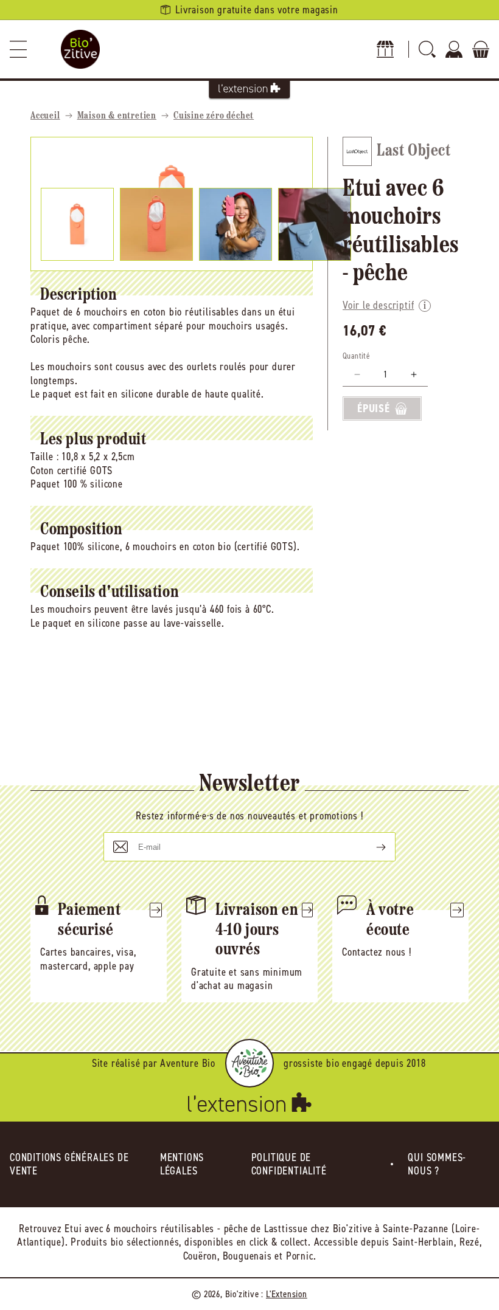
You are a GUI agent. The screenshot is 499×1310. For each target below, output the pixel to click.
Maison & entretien (116, 116)
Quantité (356, 356)
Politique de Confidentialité (289, 1164)
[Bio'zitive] (80, 49)
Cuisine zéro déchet (213, 116)
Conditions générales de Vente (69, 1164)
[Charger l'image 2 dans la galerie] (156, 224)
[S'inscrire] (371, 847)
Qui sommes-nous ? (437, 1164)
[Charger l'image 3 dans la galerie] (235, 224)
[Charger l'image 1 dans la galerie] (77, 224)
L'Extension (286, 1294)
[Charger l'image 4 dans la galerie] (315, 224)
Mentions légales (182, 1164)
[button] (18, 49)
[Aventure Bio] (249, 1063)
